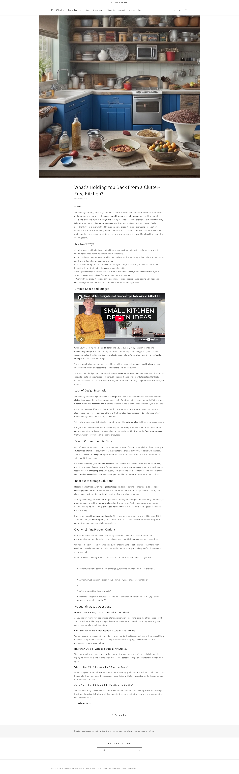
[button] (99, 10)
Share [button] (79, 206)
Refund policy (90, 768)
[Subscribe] (139, 750)
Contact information (129, 768)
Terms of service (114, 768)
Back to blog (121, 715)
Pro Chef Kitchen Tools (63, 768)
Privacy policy (102, 768)
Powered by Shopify (77, 768)
